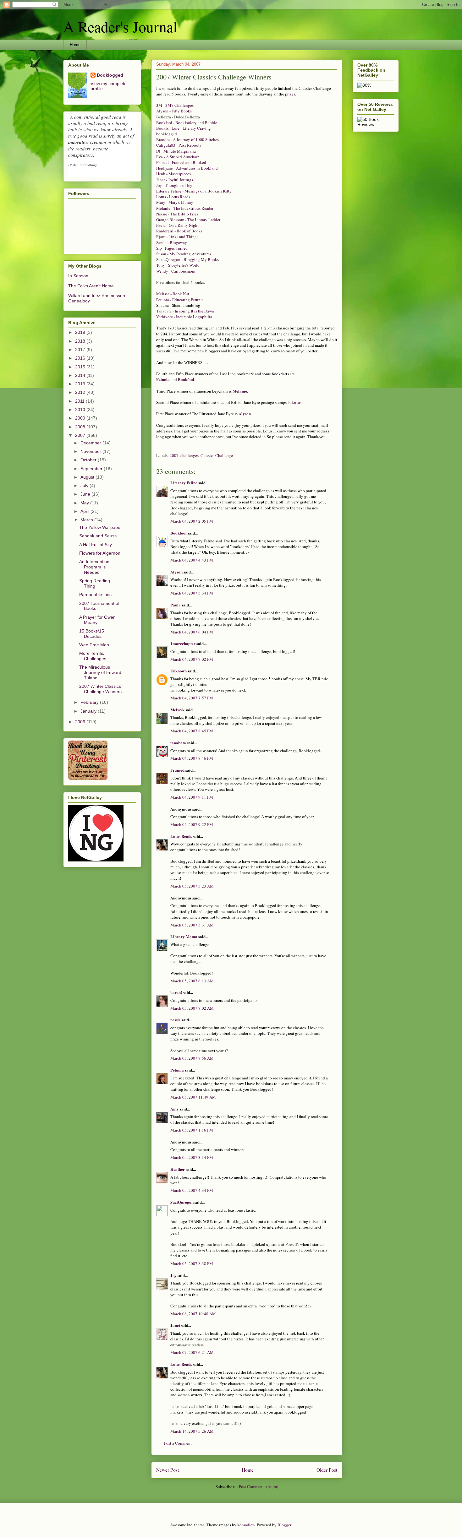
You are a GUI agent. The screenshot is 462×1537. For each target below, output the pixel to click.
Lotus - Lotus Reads (173, 196)
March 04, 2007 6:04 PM (191, 632)
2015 (80, 366)
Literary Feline (183, 483)
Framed (177, 770)
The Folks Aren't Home (91, 285)
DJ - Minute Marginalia (176, 151)
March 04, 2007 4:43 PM (191, 560)
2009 (80, 418)
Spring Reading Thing (94, 583)
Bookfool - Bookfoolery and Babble (186, 122)
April (85, 511)
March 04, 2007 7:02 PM (191, 659)
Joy (173, 1275)
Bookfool (186, 379)
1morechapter (182, 643)
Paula (175, 605)
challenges (189, 455)
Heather (177, 1169)
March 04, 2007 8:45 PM (191, 731)
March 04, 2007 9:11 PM (191, 797)
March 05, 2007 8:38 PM (191, 1263)
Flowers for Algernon (99, 553)
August (88, 477)
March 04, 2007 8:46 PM (191, 758)
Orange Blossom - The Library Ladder (188, 219)
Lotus (296, 402)
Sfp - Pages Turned (172, 248)
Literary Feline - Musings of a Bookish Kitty (194, 191)
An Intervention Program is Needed (94, 567)
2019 (80, 332)
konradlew (246, 1525)
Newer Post (167, 1470)
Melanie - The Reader (184, 208)
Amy (174, 1109)
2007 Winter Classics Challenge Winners (100, 689)
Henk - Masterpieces (173, 174)
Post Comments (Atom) (258, 1486)
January (89, 711)
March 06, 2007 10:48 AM (193, 1314)
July (85, 485)
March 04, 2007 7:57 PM (191, 698)
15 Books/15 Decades (91, 633)
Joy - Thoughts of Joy (174, 185)
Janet (175, 1325)
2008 (80, 426)
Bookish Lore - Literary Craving (183, 128)
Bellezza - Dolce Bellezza (178, 117)
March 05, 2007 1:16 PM (191, 1130)
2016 (80, 358)
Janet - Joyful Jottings (174, 179)
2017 (80, 349)
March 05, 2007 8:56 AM (192, 1058)
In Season (78, 275)
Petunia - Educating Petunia (180, 299)
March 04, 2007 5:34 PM (191, 593)
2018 (80, 341)
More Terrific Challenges (92, 656)
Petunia (163, 379)
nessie (175, 1020)
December (91, 442)
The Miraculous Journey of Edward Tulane (100, 672)
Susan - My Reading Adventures (183, 254)
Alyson (245, 413)
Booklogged (110, 75)
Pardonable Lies (95, 594)
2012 (80, 392)
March (87, 519)
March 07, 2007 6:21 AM (192, 1352)
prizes (290, 94)
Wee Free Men (94, 644)
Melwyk (177, 710)
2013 (80, 383)
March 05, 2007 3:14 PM (191, 1157)
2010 (80, 409)
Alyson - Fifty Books (174, 111)
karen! (176, 992)
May (85, 502)
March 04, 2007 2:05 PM (191, 521)
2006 (80, 721)
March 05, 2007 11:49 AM (193, 1097)
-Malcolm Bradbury (82, 164)
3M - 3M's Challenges (175, 105)
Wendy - (175, 271)
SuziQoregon (182, 1202)
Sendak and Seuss (98, 535)
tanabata (178, 743)
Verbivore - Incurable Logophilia (184, 316)
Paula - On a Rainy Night (177, 225)
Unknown (178, 671)
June (85, 494)
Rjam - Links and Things (177, 236)
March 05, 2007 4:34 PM (191, 1190)
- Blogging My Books (187, 259)
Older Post (326, 1470)
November (91, 451)
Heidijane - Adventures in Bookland (187, 168)
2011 (80, 401)
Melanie (240, 391)
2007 (174, 455)
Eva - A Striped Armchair (177, 157)
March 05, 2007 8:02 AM (192, 1008)
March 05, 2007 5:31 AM (192, 925)
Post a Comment (178, 1443)
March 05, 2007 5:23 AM (192, 886)
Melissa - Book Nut (172, 293)
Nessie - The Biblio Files (177, 214)
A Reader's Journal (120, 26)
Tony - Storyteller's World (178, 265)
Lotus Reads (181, 836)
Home (75, 44)
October (89, 459)
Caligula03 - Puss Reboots (178, 145)
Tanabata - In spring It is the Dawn (185, 311)
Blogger (284, 1525)
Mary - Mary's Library (174, 202)
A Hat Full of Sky (95, 544)
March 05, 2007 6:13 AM (192, 981)
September (92, 468)
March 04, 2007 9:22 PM (191, 824)
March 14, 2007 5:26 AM (192, 1431)
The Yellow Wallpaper (100, 527)
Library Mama (183, 936)
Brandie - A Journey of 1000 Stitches (187, 139)
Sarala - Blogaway (171, 242)
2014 (80, 375)
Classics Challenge (217, 455)
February (90, 702)
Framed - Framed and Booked (181, 162)
